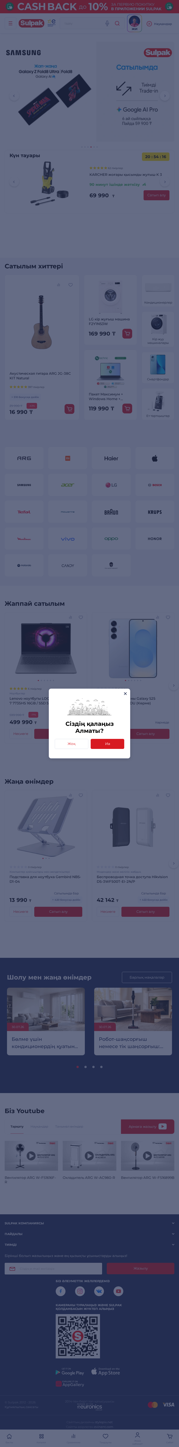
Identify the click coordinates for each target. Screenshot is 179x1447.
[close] (125, 693)
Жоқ (72, 743)
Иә (107, 743)
